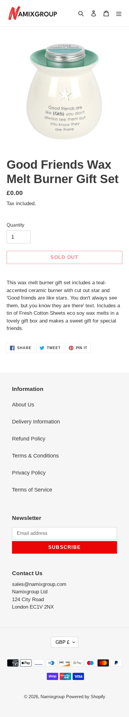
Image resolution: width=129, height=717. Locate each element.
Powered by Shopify (85, 696)
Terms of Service (32, 490)
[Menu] (118, 13)
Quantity (15, 225)
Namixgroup (52, 696)
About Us (23, 405)
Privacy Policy (29, 473)
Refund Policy (28, 439)
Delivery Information (36, 422)
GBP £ (63, 642)
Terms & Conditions (35, 456)
